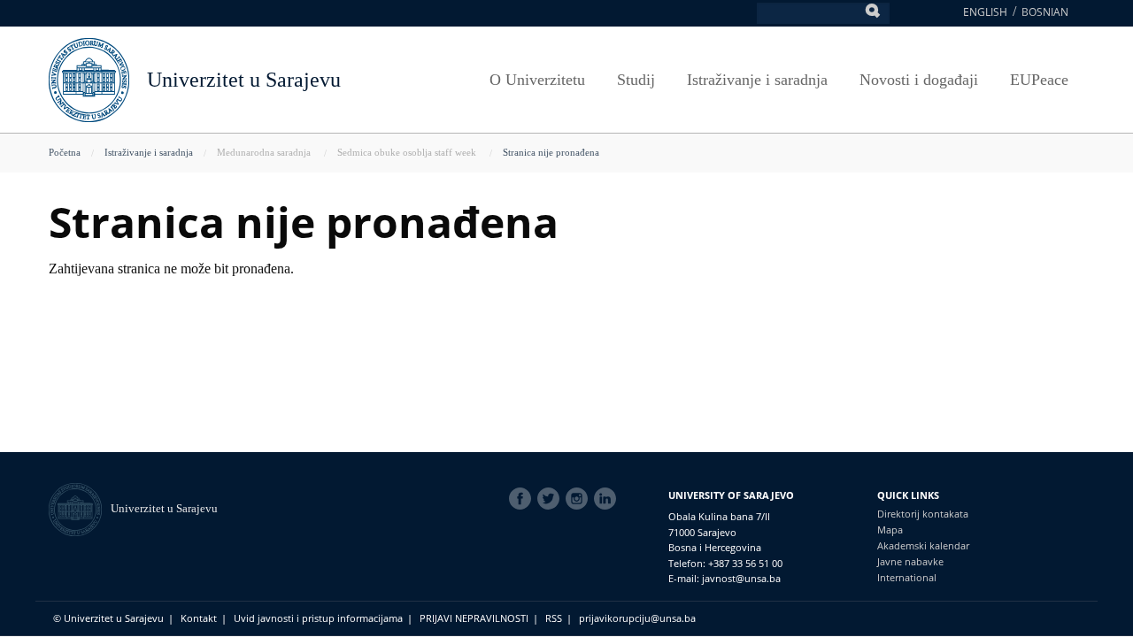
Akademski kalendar (923, 545)
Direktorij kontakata (922, 513)
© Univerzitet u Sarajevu (108, 618)
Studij (636, 79)
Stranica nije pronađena (551, 152)
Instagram (580, 498)
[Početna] (80, 508)
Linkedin (608, 498)
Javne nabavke (910, 561)
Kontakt (199, 618)
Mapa (890, 529)
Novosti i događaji (918, 79)
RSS (553, 618)
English (985, 11)
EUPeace (1039, 79)
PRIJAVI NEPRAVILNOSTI (474, 618)
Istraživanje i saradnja (757, 79)
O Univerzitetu (537, 79)
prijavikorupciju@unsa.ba (637, 618)
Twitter (551, 498)
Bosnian (1044, 11)
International (906, 577)
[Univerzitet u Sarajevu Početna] (89, 78)
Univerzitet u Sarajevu (244, 79)
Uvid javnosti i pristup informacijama (318, 618)
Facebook (523, 498)
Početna (65, 152)
